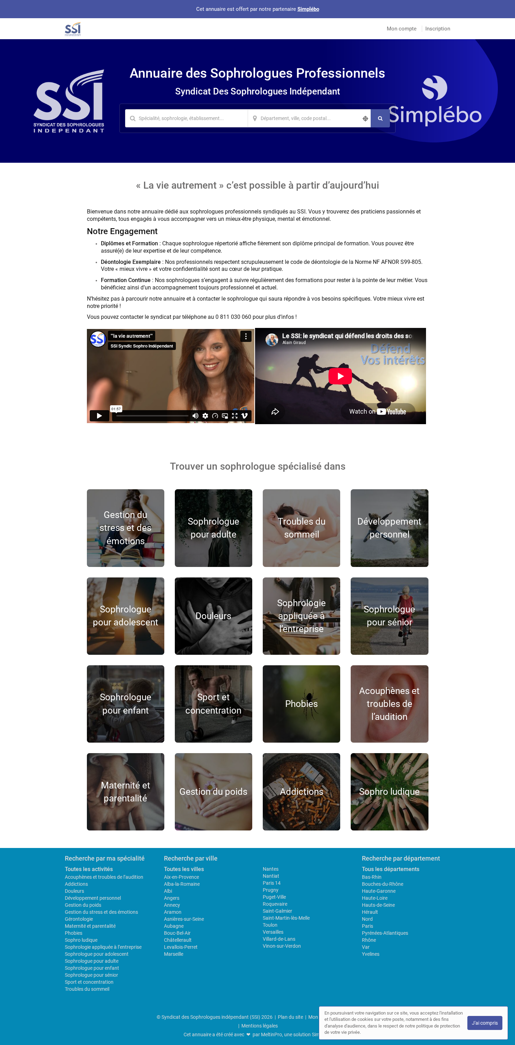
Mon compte (402, 29)
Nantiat (271, 876)
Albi (168, 891)
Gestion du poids (83, 905)
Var (366, 947)
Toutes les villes (184, 869)
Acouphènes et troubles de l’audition (104, 877)
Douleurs (74, 891)
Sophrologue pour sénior (91, 975)
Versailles (273, 932)
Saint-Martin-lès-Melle (286, 918)
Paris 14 (272, 883)
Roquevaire (275, 904)
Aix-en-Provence (181, 877)
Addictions (76, 884)
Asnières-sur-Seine (184, 919)
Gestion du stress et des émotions (101, 912)
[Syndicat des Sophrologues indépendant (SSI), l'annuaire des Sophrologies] (73, 28)
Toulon (270, 925)
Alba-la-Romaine (182, 884)
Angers (171, 898)
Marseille (173, 954)
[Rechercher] (380, 118)
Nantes (271, 869)
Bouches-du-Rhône (382, 884)
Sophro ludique (81, 940)
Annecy (172, 905)
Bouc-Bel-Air (177, 933)
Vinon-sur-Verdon (282, 946)
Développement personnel (93, 898)
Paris (367, 926)
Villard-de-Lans (279, 939)
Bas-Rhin (372, 877)
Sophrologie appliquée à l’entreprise (103, 947)
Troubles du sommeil (87, 989)
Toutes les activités (89, 869)
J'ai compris (485, 1023)
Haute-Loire (374, 898)
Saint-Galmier (277, 911)
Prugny (271, 890)
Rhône (369, 940)
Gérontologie (79, 919)
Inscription (437, 29)
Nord (367, 919)
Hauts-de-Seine (378, 905)
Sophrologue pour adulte (91, 961)
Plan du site (290, 1017)
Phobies (73, 933)
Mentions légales (259, 1026)
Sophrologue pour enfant (92, 968)
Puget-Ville (274, 897)
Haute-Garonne (379, 891)
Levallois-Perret (181, 947)
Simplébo (308, 9)
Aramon (172, 912)
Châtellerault (178, 940)
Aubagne (174, 926)
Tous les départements (390, 869)
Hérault (370, 912)
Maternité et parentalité (90, 926)
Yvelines (370, 954)
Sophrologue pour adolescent (97, 954)
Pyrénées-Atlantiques (385, 933)
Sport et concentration (89, 982)
